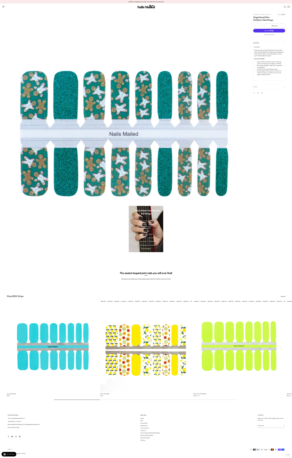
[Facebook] (8, 436)
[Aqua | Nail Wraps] (53, 346)
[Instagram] (16, 436)
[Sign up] (283, 425)
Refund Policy (144, 425)
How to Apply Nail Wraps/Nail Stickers (150, 433)
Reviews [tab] (255, 87)
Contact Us (143, 430)
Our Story (142, 440)
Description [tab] (256, 43)
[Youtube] (12, 436)
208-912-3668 (15, 427)
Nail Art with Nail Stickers (146, 435)
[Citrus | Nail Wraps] (146, 346)
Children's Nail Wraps (265, 14)
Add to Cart (274, 26)
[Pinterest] (20, 436)
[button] (11, 347)
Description (257, 47)
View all (283, 296)
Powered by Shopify (21, 453)
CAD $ (9, 449)
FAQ (141, 420)
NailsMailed (256, 14)
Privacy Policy (143, 423)
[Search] (284, 7)
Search (142, 418)
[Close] (161, 208)
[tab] (269, 64)
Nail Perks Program (145, 438)
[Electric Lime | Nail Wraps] (239, 346)
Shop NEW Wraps (15, 296)
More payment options (269, 34)
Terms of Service (144, 428)
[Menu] (3, 6)
